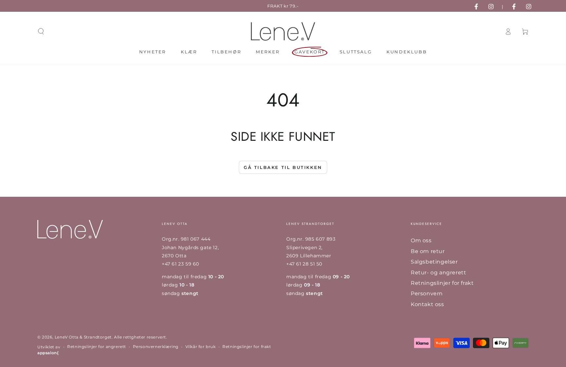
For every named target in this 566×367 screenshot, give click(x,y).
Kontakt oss (427, 304)
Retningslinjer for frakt (442, 283)
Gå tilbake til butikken (283, 167)
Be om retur (428, 251)
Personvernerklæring (156, 346)
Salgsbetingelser (434, 262)
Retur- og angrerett (438, 272)
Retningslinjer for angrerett (96, 346)
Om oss (421, 240)
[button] (40, 31)
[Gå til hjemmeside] (283, 31)
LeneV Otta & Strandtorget (83, 337)
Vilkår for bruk (200, 346)
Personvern (427, 293)
